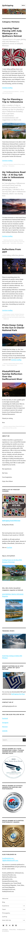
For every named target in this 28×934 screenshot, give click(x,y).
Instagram (5, 722)
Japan (17, 315)
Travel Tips (4, 166)
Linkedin (4, 731)
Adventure (11, 240)
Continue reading (7, 87)
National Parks (17, 164)
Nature (23, 164)
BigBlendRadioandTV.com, (10, 860)
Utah (8, 243)
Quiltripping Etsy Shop (18, 694)
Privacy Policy (12, 929)
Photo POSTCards (20, 426)
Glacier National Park (12, 365)
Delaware (21, 314)
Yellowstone (11, 166)
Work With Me (6, 920)
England (4, 315)
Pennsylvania (15, 317)
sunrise (15, 428)
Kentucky (21, 315)
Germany (13, 315)
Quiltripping (7, 5)
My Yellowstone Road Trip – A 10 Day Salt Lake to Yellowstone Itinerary (13, 176)
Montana (16, 91)
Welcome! (5, 898)
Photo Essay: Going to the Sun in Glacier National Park (13, 327)
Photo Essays (7, 314)
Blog (3, 902)
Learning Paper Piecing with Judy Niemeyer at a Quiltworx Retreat (12, 32)
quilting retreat (8, 93)
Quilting (4, 916)
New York (9, 317)
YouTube (9, 547)
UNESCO (4, 243)
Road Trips (16, 241)
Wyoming (6, 164)
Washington (22, 317)
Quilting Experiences (9, 91)
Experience (5, 905)
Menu (23, 5)
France (8, 315)
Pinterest (5, 726)
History (16, 240)
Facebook (5, 718)
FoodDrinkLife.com (8, 858)
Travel (4, 909)
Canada (12, 314)
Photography (6, 913)
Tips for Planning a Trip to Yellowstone (12, 100)
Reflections (6, 318)
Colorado (16, 314)
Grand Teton (14, 243)
